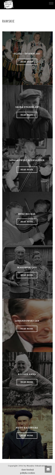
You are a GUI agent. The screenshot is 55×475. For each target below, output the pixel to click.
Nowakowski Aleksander (26, 160)
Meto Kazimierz (27, 427)
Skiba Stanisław (26, 107)
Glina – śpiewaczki (27, 53)
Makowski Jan (27, 267)
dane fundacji (27, 470)
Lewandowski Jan (27, 320)
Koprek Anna (27, 374)
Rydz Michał (27, 214)
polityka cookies (27, 473)
